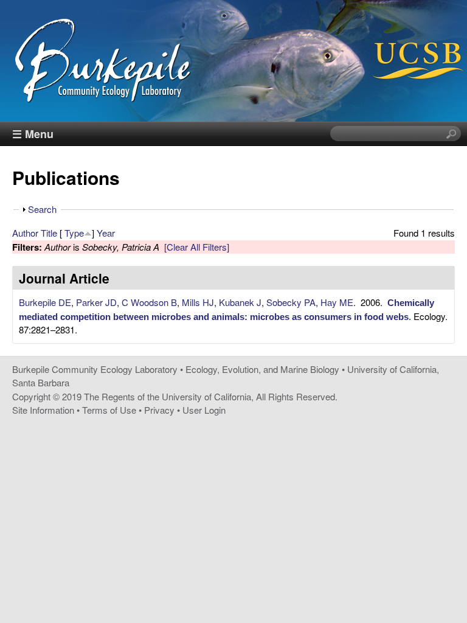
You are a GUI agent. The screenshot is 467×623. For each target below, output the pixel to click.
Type (74, 232)
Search (42, 209)
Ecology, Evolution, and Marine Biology (262, 369)
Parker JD (96, 302)
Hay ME (336, 302)
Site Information (43, 409)
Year (106, 232)
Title (49, 232)
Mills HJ (198, 302)
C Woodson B (149, 302)
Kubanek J (240, 302)
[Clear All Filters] (196, 246)
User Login (204, 409)
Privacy (159, 409)
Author (25, 232)
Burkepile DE (45, 302)
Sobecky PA (291, 302)
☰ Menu (33, 134)
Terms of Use (109, 409)
